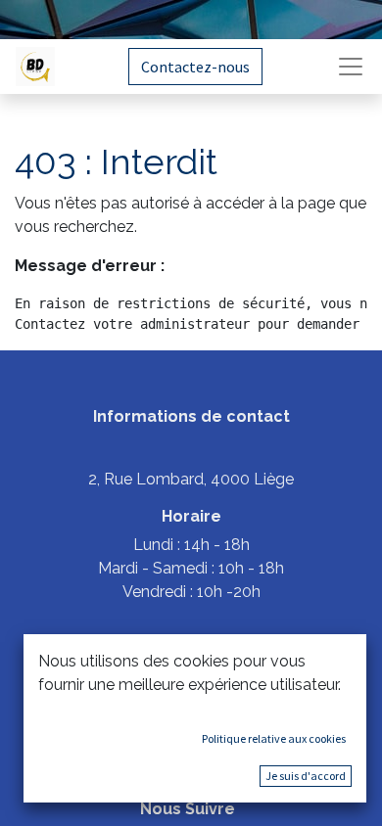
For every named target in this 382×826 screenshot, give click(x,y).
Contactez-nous (195, 66)
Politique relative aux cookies (274, 738)
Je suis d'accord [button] (305, 775)
